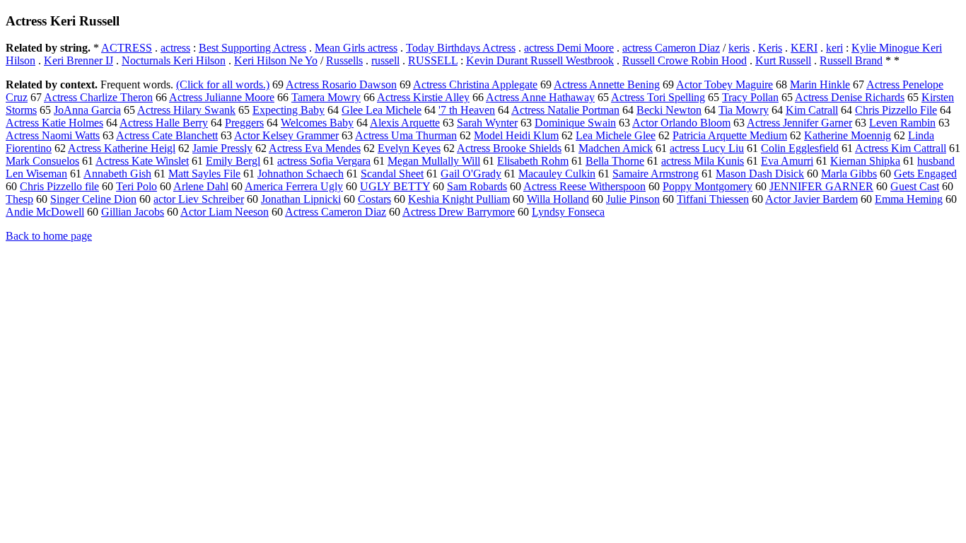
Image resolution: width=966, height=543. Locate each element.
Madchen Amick (615, 148)
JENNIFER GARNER (821, 186)
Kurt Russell (783, 60)
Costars (374, 199)
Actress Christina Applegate (475, 84)
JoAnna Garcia (87, 110)
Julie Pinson (633, 199)
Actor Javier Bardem (811, 199)
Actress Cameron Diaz (335, 212)
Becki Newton (669, 110)
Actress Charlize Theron (98, 97)
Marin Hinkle (820, 84)
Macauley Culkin (556, 174)
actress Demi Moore (569, 48)
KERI (804, 48)
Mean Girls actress (356, 48)
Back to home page (49, 236)
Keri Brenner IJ (78, 60)
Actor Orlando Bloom (681, 123)
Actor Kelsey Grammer (286, 135)
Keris (770, 48)
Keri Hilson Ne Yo (276, 60)
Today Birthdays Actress (461, 48)
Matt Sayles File (204, 174)
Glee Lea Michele (381, 110)
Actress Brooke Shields (509, 148)
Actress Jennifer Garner (799, 123)
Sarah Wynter (487, 123)
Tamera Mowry (326, 97)
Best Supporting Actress (252, 48)
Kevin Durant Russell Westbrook (540, 60)
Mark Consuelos (42, 161)
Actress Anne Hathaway (540, 97)
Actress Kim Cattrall (900, 148)
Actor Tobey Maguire (724, 84)
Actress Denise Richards (849, 97)
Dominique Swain (575, 123)
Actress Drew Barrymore (458, 212)
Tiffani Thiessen (713, 199)
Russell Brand (851, 60)
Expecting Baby (288, 110)
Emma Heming (909, 199)
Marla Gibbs (849, 174)
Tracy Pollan (750, 97)
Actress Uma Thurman (406, 135)
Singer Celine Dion (93, 199)
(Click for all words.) (222, 84)
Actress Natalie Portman (565, 110)
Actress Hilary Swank (186, 110)
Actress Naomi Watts (53, 135)
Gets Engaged (925, 174)
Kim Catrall (812, 110)
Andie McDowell (45, 212)
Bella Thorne (615, 161)
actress (175, 48)
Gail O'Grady (471, 174)
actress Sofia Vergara (324, 161)
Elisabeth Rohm (533, 161)
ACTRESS (126, 48)
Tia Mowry (743, 110)
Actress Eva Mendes (315, 148)
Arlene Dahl (200, 186)
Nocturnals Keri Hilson (174, 60)
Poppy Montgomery (707, 186)
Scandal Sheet (392, 174)
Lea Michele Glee (616, 135)
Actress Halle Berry (164, 123)
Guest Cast (914, 186)
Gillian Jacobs (132, 212)
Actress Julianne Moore (221, 97)
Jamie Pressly (222, 148)
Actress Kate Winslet (142, 161)
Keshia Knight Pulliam (459, 199)
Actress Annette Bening (607, 84)
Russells (344, 60)
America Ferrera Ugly (294, 186)
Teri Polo (136, 186)
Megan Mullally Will (434, 161)
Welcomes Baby (317, 123)
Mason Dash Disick (760, 174)
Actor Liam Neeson (224, 212)
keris (739, 48)
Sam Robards (477, 186)
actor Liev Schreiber (198, 199)
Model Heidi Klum (516, 135)
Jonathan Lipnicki (301, 199)
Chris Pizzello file (59, 186)
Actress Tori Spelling (658, 97)
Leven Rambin (902, 123)
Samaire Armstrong (655, 174)
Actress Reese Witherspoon (584, 186)
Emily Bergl (233, 161)
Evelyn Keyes (409, 148)
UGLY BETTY (395, 186)
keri (834, 48)
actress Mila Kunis (702, 161)
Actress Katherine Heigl (121, 148)
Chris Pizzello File (896, 110)
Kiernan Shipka (865, 161)
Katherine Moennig (847, 135)
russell (385, 60)
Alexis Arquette (405, 123)
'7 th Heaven (466, 110)
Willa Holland (558, 199)
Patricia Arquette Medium (730, 135)
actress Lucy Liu (707, 148)
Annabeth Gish (117, 174)
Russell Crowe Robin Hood (684, 60)
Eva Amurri (787, 161)
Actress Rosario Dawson (341, 84)
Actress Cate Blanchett (167, 135)
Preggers (244, 123)
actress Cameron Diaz (671, 48)
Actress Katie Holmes (54, 123)
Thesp (19, 199)
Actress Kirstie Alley (423, 97)
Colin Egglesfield (800, 148)
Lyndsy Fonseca (568, 212)
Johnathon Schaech (300, 174)
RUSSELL (433, 60)
